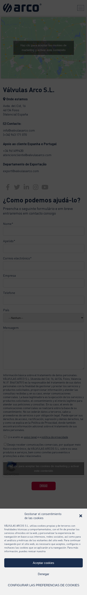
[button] (81, 516)
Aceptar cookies (43, 563)
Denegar (43, 574)
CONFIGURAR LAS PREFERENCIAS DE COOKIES (43, 585)
